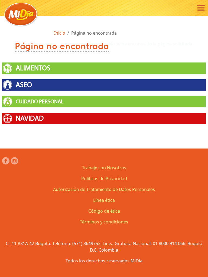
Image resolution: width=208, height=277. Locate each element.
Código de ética (104, 211)
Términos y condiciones (104, 222)
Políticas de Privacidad (104, 179)
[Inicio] (21, 14)
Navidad (30, 118)
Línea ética (104, 200)
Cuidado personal (39, 101)
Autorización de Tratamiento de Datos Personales (104, 189)
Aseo (24, 85)
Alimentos (33, 68)
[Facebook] (5, 160)
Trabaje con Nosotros (104, 168)
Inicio (59, 33)
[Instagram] (14, 160)
